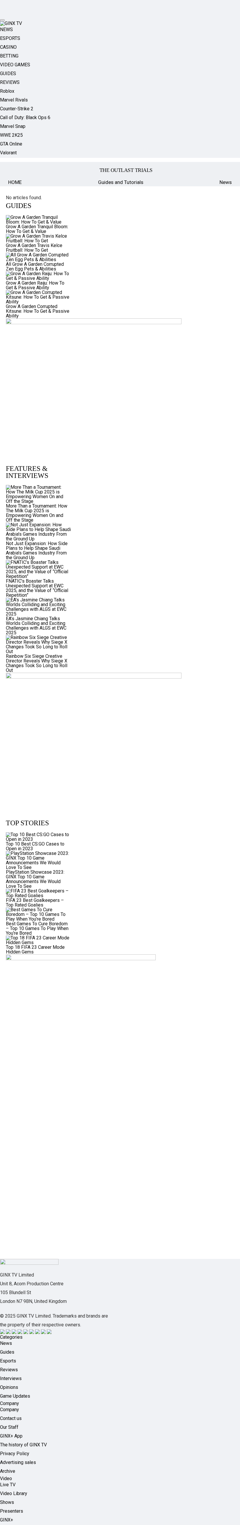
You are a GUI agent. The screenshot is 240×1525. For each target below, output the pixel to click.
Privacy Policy (14, 1453)
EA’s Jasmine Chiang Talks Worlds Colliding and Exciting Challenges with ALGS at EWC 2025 (36, 625)
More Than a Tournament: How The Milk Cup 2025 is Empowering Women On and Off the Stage (36, 513)
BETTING (9, 56)
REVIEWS (10, 82)
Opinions (9, 1387)
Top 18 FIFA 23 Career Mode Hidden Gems (35, 949)
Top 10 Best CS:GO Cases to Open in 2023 (35, 846)
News (226, 182)
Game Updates (15, 1396)
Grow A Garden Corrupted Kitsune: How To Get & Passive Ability (37, 311)
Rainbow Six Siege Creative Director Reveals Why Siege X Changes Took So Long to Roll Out (36, 663)
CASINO (8, 47)
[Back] (14, 170)
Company (9, 1409)
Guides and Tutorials (120, 182)
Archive (7, 1471)
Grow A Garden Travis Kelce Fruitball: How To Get (34, 248)
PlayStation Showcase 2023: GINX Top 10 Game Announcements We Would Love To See (35, 879)
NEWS (6, 29)
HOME (15, 182)
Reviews (9, 1369)
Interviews (11, 1378)
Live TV (8, 1484)
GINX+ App (11, 1436)
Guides (7, 1352)
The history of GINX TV (23, 1445)
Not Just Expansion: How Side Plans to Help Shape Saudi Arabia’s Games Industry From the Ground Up (37, 550)
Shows (7, 1502)
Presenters (11, 1511)
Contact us (11, 1418)
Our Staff (9, 1427)
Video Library (13, 1493)
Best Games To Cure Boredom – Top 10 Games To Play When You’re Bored (37, 928)
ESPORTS (10, 38)
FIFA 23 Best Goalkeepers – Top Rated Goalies (35, 902)
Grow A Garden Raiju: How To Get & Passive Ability (35, 285)
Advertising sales (18, 1462)
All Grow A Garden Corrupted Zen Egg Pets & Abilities (35, 266)
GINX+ (6, 1520)
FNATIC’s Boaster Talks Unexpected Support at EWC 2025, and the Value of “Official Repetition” (37, 588)
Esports (8, 1361)
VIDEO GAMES (15, 64)
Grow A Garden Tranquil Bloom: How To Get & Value (37, 229)
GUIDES (8, 73)
